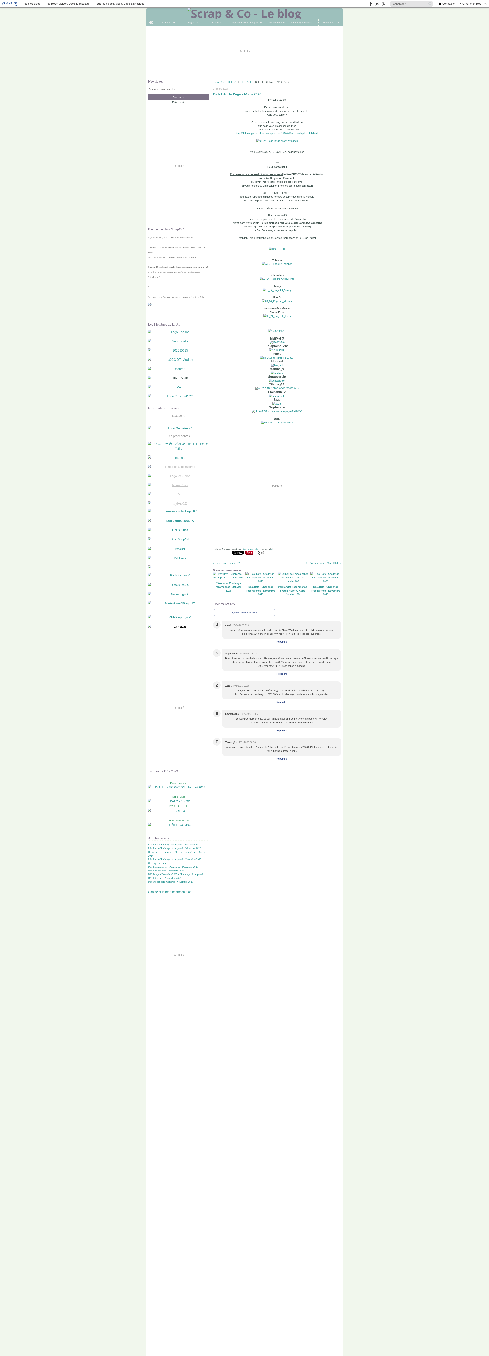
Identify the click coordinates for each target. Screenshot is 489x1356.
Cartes (215, 22)
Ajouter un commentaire (244, 612)
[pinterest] (383, 4)
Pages (191, 22)
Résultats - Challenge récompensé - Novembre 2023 (175, 859)
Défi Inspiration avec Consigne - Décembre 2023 (173, 866)
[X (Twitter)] (377, 4)
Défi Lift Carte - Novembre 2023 (164, 878)
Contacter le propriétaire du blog (170, 891)
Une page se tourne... (158, 863)
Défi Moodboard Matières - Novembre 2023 (170, 881)
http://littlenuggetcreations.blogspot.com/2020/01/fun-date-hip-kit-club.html (277, 133)
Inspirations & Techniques (244, 22)
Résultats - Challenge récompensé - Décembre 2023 (174, 848)
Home (151, 20)
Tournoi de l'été (331, 22)
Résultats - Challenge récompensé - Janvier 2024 (173, 844)
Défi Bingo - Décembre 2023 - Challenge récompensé (175, 874)
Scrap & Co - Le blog (225, 82)
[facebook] (370, 4)
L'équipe (166, 22)
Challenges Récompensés (303, 22)
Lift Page (246, 82)
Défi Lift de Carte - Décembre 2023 (166, 870)
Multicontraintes (276, 22)
